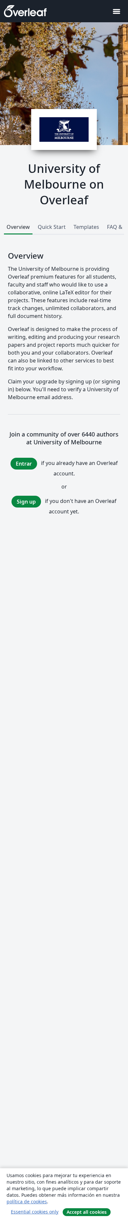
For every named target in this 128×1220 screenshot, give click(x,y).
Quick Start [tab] (52, 227)
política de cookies (27, 1201)
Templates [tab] (86, 227)
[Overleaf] (25, 11)
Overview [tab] (18, 227)
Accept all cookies (87, 1212)
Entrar (24, 463)
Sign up (26, 501)
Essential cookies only (34, 1212)
